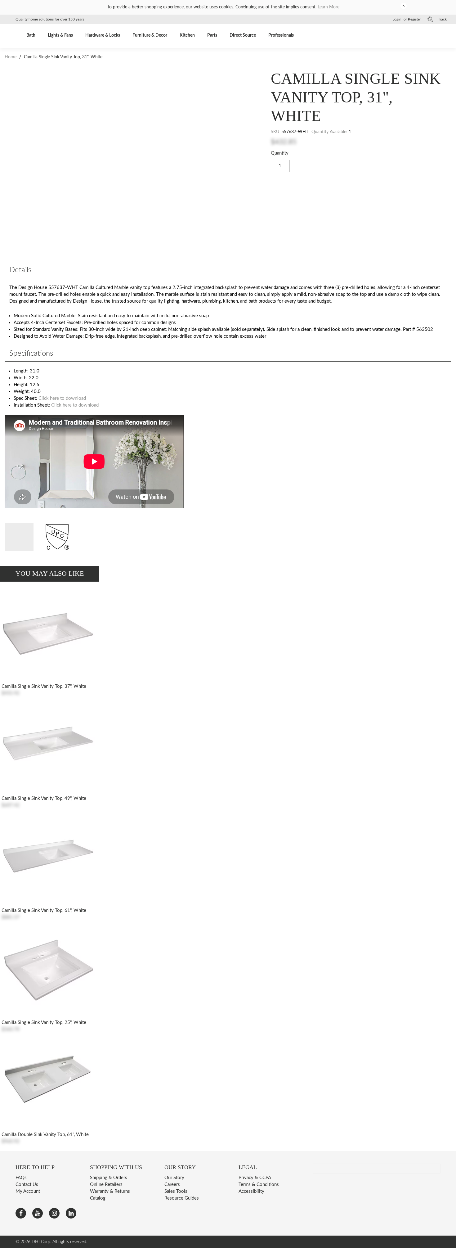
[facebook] (21, 1213)
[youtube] (37, 1213)
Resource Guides (181, 1198)
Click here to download (62, 398)
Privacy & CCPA (255, 1177)
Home (11, 57)
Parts (212, 35)
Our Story (174, 1177)
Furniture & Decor (149, 35)
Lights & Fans (60, 35)
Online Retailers (106, 1184)
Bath (30, 35)
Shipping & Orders (108, 1177)
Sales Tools (175, 1191)
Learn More (328, 7)
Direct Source (243, 35)
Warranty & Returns (110, 1191)
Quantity (279, 153)
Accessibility (251, 1191)
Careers (172, 1184)
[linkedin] (71, 1213)
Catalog (97, 1198)
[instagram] (54, 1213)
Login (396, 19)
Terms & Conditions (259, 1184)
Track (442, 19)
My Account (28, 1191)
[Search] (430, 19)
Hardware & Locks (102, 35)
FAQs (21, 1177)
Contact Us (27, 1184)
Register (414, 19)
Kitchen (187, 35)
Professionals (281, 35)
